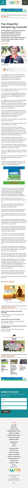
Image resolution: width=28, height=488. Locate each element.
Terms (10, 478)
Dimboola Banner (14, 433)
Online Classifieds (14, 452)
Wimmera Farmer (14, 439)
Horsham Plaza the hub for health (10, 319)
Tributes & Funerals (14, 454)
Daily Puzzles (14, 450)
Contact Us (14, 466)
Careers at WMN (14, 462)
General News (14, 442)
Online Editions (14, 448)
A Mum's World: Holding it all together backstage (11, 312)
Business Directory (13, 458)
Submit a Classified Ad (14, 456)
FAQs (14, 464)
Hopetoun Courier (14, 437)
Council (4, 16)
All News (14, 425)
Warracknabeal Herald (14, 431)
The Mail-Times (14, 429)
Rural (14, 445)
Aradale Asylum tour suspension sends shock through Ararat (13, 326)
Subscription (14, 460)
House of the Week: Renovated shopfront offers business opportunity (13, 369)
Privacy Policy (15, 478)
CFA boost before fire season (23, 368)
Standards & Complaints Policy (14, 480)
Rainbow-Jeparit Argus (14, 435)
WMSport (14, 427)
